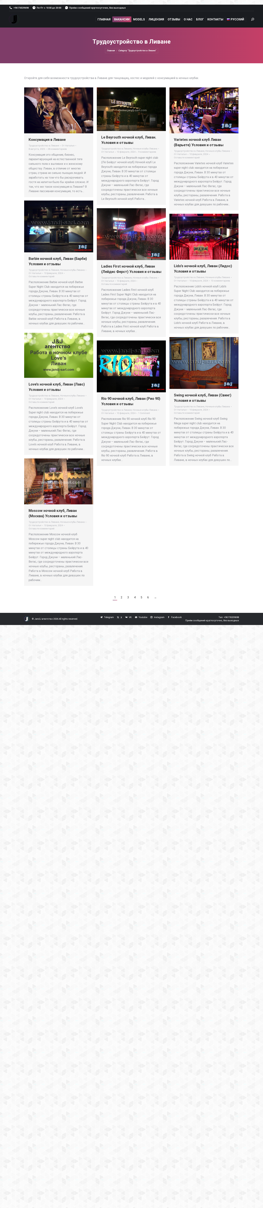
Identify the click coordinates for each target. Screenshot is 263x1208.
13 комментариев (220, 280)
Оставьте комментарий (187, 157)
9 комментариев (147, 151)
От (68, 145)
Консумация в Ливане (47, 139)
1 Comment (144, 413)
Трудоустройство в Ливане (44, 145)
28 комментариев (57, 149)
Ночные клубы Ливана (145, 148)
